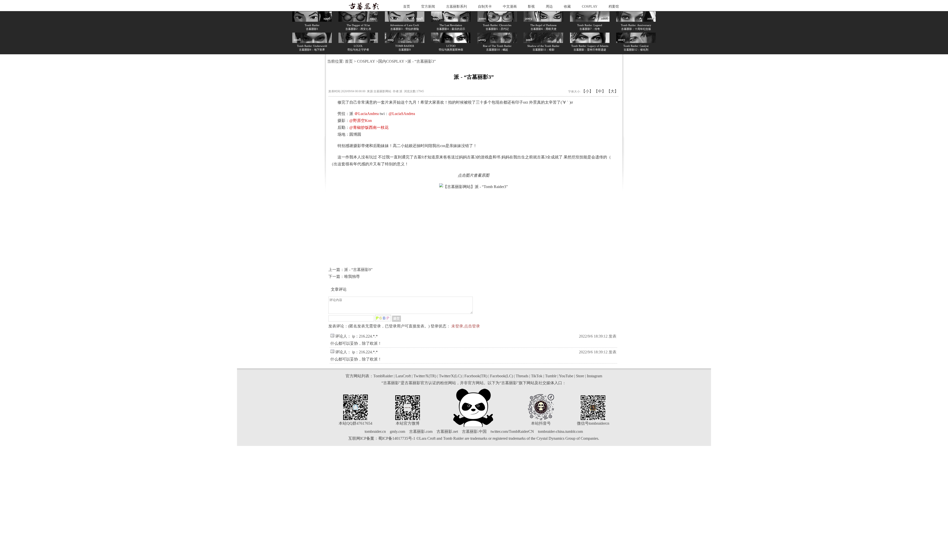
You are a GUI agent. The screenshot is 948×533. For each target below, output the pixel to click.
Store (580, 376)
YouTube (566, 376)
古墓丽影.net (447, 431)
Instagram (594, 376)
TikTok (536, 376)
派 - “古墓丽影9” (358, 269)
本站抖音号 (541, 423)
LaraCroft (403, 376)
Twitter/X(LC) (450, 376)
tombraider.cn (375, 431)
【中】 (600, 91)
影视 (531, 6)
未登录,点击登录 (465, 326)
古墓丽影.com (421, 431)
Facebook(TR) (475, 376)
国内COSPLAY (391, 61)
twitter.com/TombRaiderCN (512, 431)
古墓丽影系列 (456, 6)
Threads (522, 376)
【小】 (587, 91)
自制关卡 (485, 6)
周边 (549, 6)
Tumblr (550, 376)
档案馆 (614, 6)
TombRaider (383, 376)
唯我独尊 (352, 276)
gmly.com (397, 431)
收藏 (567, 6)
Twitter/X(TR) (425, 376)
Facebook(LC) (501, 376)
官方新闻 (428, 6)
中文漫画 (510, 6)
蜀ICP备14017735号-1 (396, 438)
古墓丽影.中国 (474, 431)
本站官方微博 (407, 423)
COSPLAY (589, 6)
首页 (406, 6)
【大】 (612, 91)
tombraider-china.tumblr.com (560, 431)
